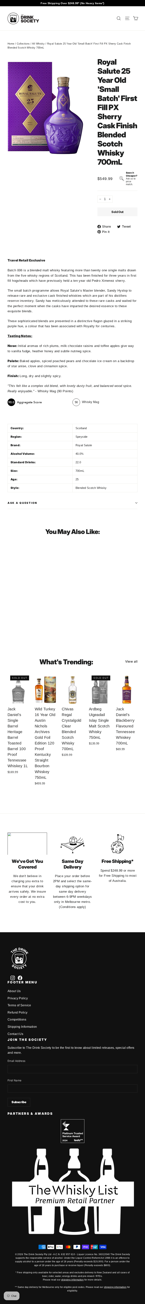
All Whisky (38, 43)
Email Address (16, 1060)
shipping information (72, 1279)
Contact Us (15, 1034)
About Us (14, 991)
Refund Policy (18, 1012)
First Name (15, 1080)
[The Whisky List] (72, 1234)
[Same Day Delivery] (72, 844)
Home (11, 43)
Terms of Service (19, 1005)
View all (131, 661)
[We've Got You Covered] (27, 844)
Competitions (17, 1019)
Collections (23, 43)
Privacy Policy (18, 998)
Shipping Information (22, 1026)
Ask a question (22, 502)
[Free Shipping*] (117, 844)
